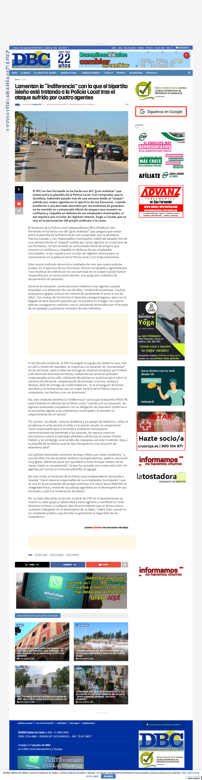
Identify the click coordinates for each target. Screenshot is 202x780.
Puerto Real (160, 48)
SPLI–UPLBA (73, 555)
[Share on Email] (19, 203)
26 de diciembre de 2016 (57, 104)
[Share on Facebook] (19, 196)
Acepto (108, 776)
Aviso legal (73, 723)
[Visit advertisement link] (134, 59)
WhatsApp (184, 48)
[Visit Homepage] (42, 59)
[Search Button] (189, 73)
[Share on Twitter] (19, 189)
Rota (168, 48)
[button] (163, 725)
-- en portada (82, 625)
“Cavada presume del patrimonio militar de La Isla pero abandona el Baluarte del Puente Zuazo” (100, 653)
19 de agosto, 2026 (85, 702)
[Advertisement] (101, 20)
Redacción (36, 104)
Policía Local (41, 555)
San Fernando (129, 48)
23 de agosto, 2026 (26, 659)
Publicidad (61, 723)
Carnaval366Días (91, 72)
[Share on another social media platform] (19, 210)
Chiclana (140, 48)
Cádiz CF (108, 72)
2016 (24, 79)
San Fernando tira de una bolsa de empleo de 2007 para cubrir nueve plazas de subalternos (42, 698)
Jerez (120, 48)
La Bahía (25, 72)
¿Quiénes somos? (25, 723)
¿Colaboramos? (88, 723)
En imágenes (136, 72)
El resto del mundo (45, 72)
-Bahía (20, 625)
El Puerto (149, 48)
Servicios (151, 72)
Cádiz (114, 48)
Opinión (120, 72)
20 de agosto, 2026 (26, 702)
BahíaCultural (69, 72)
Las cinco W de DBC (44, 723)
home (17, 79)
